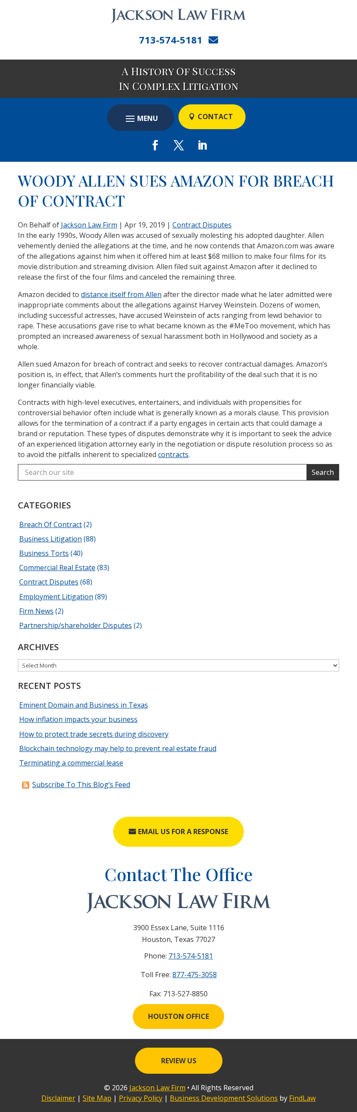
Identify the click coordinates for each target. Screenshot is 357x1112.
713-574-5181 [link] (170, 39)
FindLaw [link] (302, 1098)
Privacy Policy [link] (140, 1098)
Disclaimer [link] (58, 1098)
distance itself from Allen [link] (121, 294)
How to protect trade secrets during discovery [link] (93, 734)
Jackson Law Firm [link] (89, 225)
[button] (140, 118)
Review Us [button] (178, 1060)
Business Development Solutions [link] (224, 1098)
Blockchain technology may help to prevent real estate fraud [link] (117, 748)
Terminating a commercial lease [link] (71, 763)
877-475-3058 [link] (194, 974)
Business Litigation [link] (50, 539)
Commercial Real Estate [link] (57, 567)
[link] (178, 16)
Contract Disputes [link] (202, 225)
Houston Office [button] (178, 1016)
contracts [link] (173, 454)
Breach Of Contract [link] (50, 524)
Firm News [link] (36, 611)
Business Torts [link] (44, 553)
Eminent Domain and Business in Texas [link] (83, 705)
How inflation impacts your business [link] (78, 719)
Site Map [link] (97, 1098)
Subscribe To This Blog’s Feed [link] (81, 784)
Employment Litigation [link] (56, 596)
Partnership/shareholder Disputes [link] (75, 625)
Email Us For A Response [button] (183, 831)
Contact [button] (215, 116)
